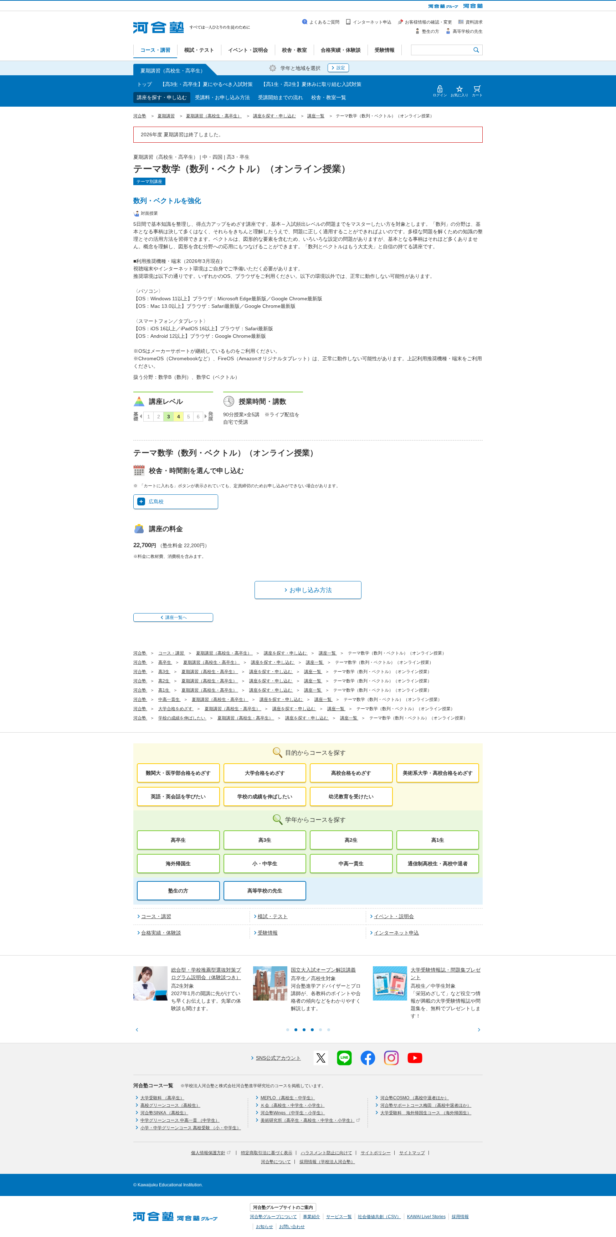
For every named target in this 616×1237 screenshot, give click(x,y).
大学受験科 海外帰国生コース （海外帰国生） (425, 1112)
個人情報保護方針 (208, 1152)
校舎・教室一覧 (328, 97)
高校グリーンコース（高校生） (170, 1105)
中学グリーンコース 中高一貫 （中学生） (180, 1120)
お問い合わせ (292, 1226)
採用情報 (460, 1216)
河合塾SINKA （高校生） (164, 1112)
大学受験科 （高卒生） (162, 1097)
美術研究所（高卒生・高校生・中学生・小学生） (308, 1120)
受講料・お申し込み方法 (222, 97)
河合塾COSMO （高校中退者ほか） (414, 1097)
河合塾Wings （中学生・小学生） (293, 1112)
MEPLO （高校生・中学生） (288, 1097)
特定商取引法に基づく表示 (266, 1152)
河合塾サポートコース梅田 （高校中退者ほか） (425, 1105)
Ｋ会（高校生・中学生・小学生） (293, 1105)
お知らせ (264, 1226)
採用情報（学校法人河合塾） (327, 1161)
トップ (144, 84)
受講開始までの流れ (280, 97)
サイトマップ (412, 1152)
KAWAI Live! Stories (426, 1216)
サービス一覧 (339, 1216)
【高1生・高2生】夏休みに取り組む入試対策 (311, 84)
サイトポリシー (376, 1152)
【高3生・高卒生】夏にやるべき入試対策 (206, 84)
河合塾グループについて (273, 1216)
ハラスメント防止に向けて (326, 1152)
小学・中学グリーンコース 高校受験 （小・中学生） (190, 1127)
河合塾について (276, 1161)
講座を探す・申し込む (162, 97)
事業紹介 (311, 1216)
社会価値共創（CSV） (379, 1216)
